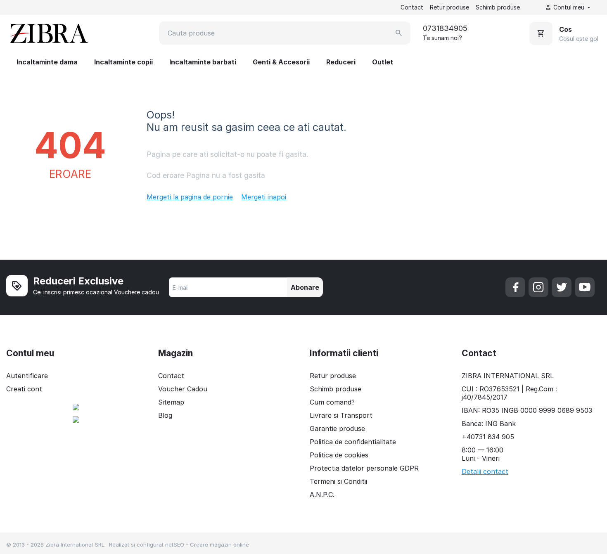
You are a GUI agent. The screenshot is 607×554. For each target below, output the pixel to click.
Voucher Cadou (182, 389)
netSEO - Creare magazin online (207, 544)
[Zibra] (48, 33)
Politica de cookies (339, 455)
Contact (412, 7)
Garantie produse (337, 428)
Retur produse (449, 7)
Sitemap (171, 402)
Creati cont (24, 389)
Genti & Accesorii (281, 62)
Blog (165, 415)
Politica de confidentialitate (353, 442)
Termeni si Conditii (338, 481)
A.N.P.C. (322, 494)
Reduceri (341, 62)
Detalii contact (485, 471)
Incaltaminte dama (47, 62)
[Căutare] (399, 33)
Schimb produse (498, 7)
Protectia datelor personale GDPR (364, 468)
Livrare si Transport (341, 415)
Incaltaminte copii (123, 62)
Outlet (382, 62)
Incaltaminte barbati (202, 62)
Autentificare (27, 376)
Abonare (305, 287)
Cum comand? (332, 402)
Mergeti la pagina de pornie (190, 197)
